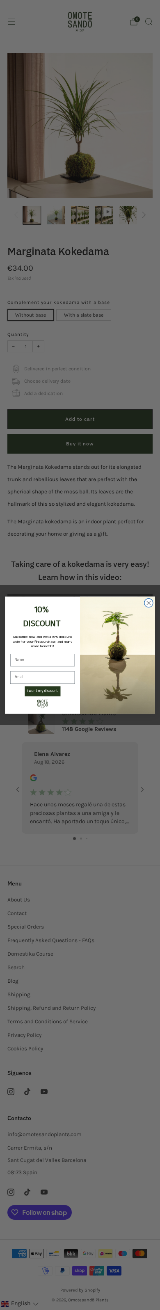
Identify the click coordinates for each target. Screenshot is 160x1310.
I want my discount (42, 691)
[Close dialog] (148, 602)
